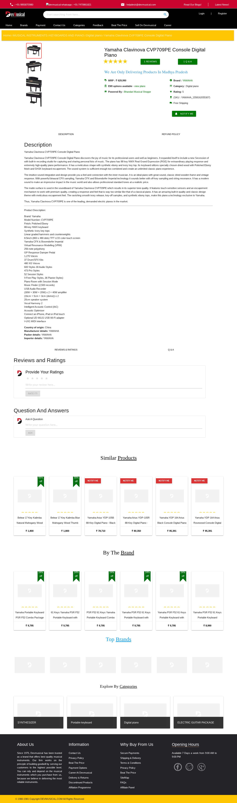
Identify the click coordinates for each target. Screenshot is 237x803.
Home (9, 25)
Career (167, 25)
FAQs (123, 782)
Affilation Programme (80, 787)
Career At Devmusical (80, 772)
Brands (24, 25)
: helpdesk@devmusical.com (138, 4)
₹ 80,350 (136, 530)
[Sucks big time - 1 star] (27, 378)
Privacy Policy (76, 758)
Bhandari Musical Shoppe (137, 91)
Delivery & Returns (79, 777)
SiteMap (124, 777)
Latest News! (222, 4)
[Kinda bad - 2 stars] (32, 378)
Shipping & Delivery (130, 758)
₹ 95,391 (171, 530)
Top (118, 639)
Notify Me (184, 113)
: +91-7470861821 (81, 4)
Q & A (171, 349)
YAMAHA (188, 80)
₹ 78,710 (100, 530)
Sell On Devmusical (145, 25)
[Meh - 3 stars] (37, 378)
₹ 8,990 (207, 625)
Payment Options (78, 767)
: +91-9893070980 (21, 4)
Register (222, 13)
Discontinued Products (81, 782)
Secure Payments (129, 753)
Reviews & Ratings (66, 349)
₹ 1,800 (30, 530)
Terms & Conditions (130, 762)
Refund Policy (171, 134)
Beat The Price (119, 25)
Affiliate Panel (127, 787)
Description (66, 134)
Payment (40, 25)
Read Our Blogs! (192, 4)
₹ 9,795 (30, 625)
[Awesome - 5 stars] (46, 378)
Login (201, 13)
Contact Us (59, 25)
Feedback (98, 25)
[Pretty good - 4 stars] (42, 378)
